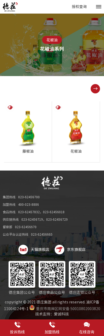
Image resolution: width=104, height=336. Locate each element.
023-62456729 (57, 219)
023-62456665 (42, 234)
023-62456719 (32, 219)
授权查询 (79, 7)
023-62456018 (54, 212)
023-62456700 (29, 197)
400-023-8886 (28, 204)
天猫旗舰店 (40, 249)
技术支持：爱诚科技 (52, 314)
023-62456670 (26, 226)
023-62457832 (29, 212)
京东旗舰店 (76, 249)
